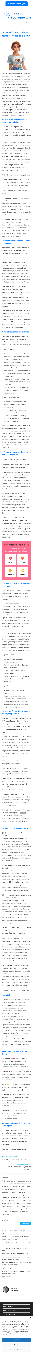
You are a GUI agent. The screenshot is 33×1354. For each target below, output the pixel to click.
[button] (30, 1318)
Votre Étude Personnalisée (14, 1289)
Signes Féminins (9, 1306)
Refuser (16, 1345)
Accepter (17, 1340)
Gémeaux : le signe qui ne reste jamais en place (15, 1239)
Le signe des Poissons (8, 1280)
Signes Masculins (9, 1310)
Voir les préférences (16, 1350)
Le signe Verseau (6, 1277)
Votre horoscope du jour (16, 4)
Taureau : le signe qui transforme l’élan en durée (15, 1236)
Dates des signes (9, 1314)
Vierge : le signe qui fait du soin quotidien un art (15, 1253)
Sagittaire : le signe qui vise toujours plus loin (14, 1268)
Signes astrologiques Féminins (17, 1149)
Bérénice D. (5, 1178)
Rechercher (5, 1220)
